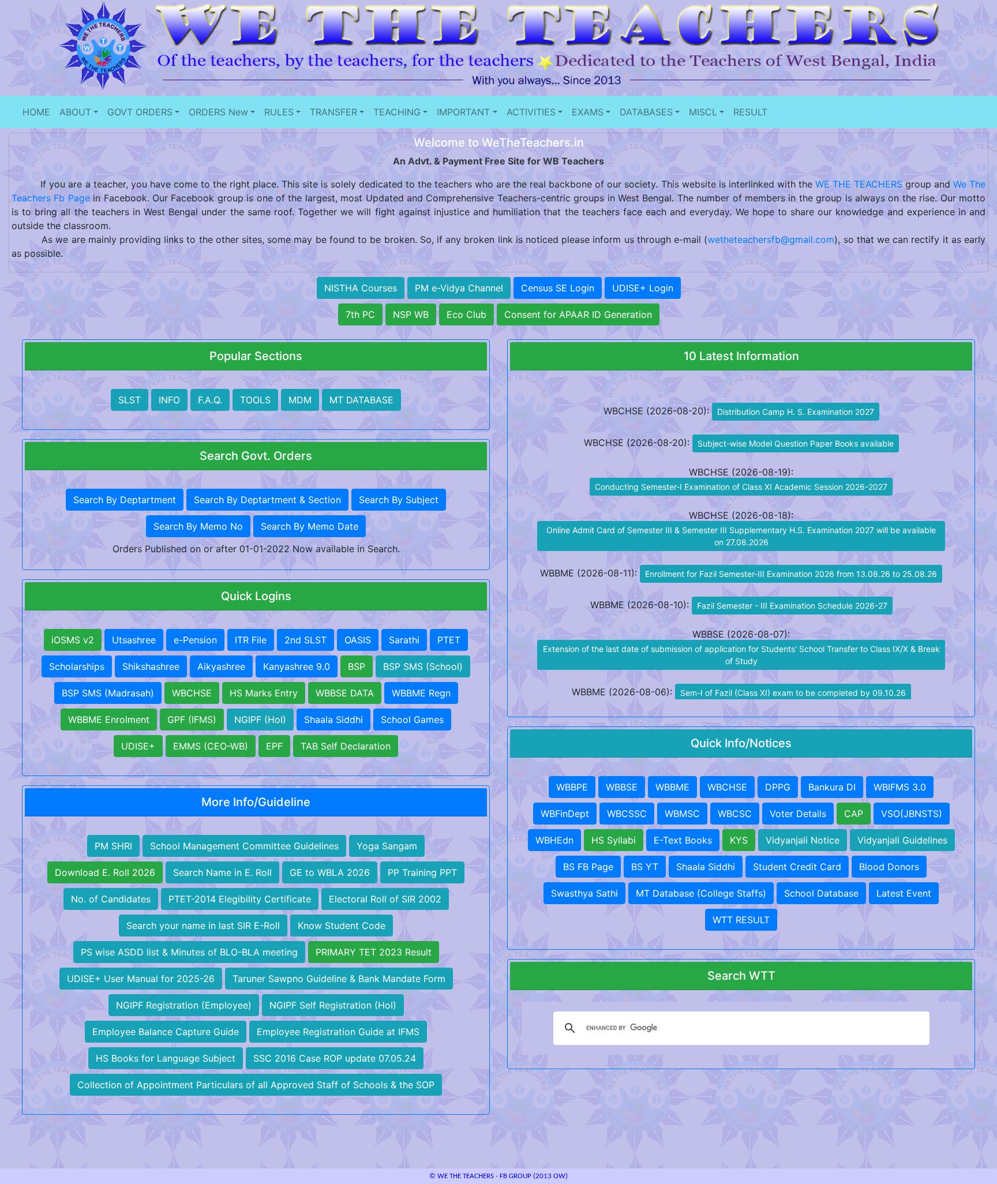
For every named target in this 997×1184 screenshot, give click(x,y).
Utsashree (134, 640)
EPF (274, 746)
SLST (129, 400)
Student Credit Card (797, 866)
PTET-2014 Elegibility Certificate (239, 899)
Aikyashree (221, 666)
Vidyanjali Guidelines (902, 840)
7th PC (360, 314)
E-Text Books (683, 840)
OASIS (357, 640)
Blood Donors (889, 866)
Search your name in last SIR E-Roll (203, 925)
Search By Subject (398, 499)
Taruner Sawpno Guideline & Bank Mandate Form (339, 978)
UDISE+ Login (642, 288)
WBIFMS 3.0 (900, 787)
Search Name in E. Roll (222, 872)
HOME (36, 112)
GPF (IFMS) (191, 719)
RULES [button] (279, 112)
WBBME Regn (421, 693)
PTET (448, 640)
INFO (169, 400)
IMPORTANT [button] (463, 112)
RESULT (750, 112)
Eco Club (466, 314)
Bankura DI (832, 787)
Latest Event (903, 893)
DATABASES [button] (646, 112)
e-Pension (195, 640)
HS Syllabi (613, 840)
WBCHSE (192, 693)
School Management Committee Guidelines (244, 846)
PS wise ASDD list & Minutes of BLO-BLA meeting (189, 952)
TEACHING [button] (397, 112)
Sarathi (404, 640)
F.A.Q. (210, 400)
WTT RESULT (741, 920)
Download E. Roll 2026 (105, 872)
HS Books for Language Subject (165, 1058)
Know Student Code (341, 925)
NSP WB (411, 314)
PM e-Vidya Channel (459, 288)
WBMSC (682, 813)
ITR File (251, 640)
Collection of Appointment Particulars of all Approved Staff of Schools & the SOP (255, 1085)
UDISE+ (138, 746)
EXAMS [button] (588, 112)
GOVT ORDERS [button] (140, 112)
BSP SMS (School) (423, 666)
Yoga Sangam (387, 846)
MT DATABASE (361, 400)
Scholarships (76, 666)
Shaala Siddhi (333, 719)
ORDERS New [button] (218, 112)
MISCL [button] (703, 112)
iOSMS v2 (72, 640)
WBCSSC (627, 813)
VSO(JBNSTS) (911, 813)
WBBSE (622, 787)
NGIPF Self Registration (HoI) (332, 1005)
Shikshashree (150, 666)
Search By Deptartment (124, 499)
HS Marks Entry (264, 693)
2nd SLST (305, 640)
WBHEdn (554, 840)
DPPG (777, 787)
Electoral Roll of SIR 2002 (385, 899)
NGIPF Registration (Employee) (184, 1005)
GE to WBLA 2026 (330, 872)
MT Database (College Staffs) (701, 893)
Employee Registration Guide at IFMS (338, 1031)
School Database (821, 893)
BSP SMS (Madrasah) (108, 693)
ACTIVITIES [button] (531, 112)
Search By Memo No (198, 526)
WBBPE (572, 787)
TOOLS (255, 400)
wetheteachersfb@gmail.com (770, 239)
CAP (853, 813)
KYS (739, 840)
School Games (412, 719)
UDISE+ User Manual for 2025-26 (141, 978)
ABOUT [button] (75, 112)
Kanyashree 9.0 (296, 666)
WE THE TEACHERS (858, 184)
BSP (356, 666)
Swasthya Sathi (584, 893)
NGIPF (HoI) (260, 719)
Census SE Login (557, 288)
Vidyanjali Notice (802, 840)
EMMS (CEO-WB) (210, 746)
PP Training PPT (422, 872)
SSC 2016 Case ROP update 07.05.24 (334, 1058)
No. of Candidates (111, 899)
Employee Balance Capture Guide (165, 1031)
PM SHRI (113, 846)
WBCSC (735, 813)
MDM (300, 400)
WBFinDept (565, 813)
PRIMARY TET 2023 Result (374, 952)
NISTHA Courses (360, 288)
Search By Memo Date (309, 526)
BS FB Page (588, 866)
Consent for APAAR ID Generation (578, 314)
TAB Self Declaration (346, 746)
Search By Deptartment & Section (267, 499)
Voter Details (798, 813)
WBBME (672, 787)
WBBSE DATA (345, 693)
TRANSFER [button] (333, 112)
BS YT (644, 866)
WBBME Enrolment (108, 719)
